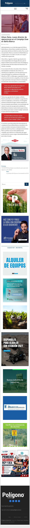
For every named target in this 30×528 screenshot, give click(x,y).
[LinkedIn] (19, 501)
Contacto (25, 516)
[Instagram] (13, 501)
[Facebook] (10, 501)
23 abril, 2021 (5, 44)
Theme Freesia (20, 520)
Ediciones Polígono (17, 517)
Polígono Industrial (6, 520)
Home (9, 517)
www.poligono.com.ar (15, 510)
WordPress (26, 520)
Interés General (5, 34)
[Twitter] (16, 501)
